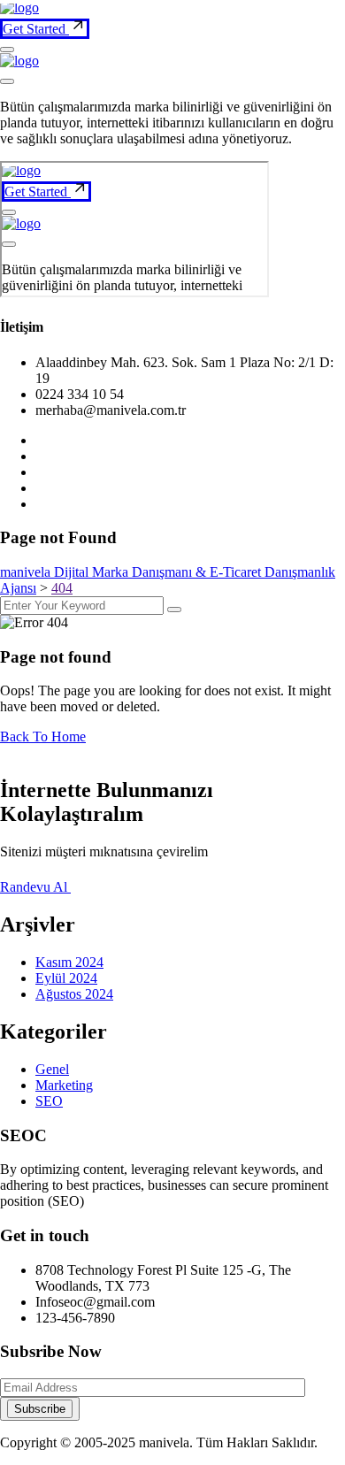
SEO (49, 1100)
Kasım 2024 (69, 962)
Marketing (64, 1085)
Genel (52, 1069)
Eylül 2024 (66, 978)
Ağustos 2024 (74, 993)
